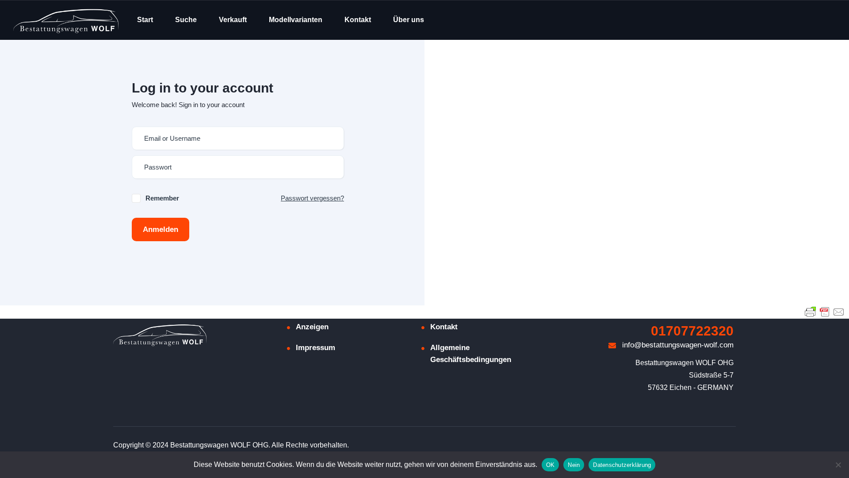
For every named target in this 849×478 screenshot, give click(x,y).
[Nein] (838, 464)
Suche (186, 19)
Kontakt (357, 19)
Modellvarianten (295, 19)
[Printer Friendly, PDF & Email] (824, 311)
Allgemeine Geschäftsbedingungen (470, 353)
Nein (574, 465)
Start (145, 19)
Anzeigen (312, 327)
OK (550, 465)
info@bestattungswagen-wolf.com (677, 345)
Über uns (408, 19)
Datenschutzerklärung (622, 465)
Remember (162, 198)
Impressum (315, 347)
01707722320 (692, 331)
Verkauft (233, 19)
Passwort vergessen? (312, 198)
